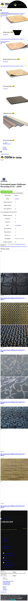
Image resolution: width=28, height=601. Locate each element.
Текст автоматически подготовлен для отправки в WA (12, 193)
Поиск (14, 572)
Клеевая (16, 195)
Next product (3, 42)
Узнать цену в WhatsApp (6, 191)
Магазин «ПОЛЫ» (7, 567)
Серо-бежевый (18, 225)
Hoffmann (13, 13)
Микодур (5, 547)
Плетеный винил (7, 13)
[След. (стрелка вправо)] (2, 594)
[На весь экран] (3, 593)
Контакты (5, 540)
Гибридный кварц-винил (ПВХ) (9, 555)
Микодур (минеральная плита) (8, 565)
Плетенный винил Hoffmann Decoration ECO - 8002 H (12, 65)
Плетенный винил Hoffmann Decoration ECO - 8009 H (12, 39)
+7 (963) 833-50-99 (5, 12)
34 (15, 208)
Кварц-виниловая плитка (8, 546)
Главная (2, 13)
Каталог (5, 538)
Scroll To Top (3, 591)
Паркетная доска (6, 548)
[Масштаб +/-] (4, 593)
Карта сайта (5, 541)
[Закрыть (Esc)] (1, 593)
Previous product (4, 15)
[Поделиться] (2, 593)
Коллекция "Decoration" (20, 13)
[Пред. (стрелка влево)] (1, 594)
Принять (12, 599)
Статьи (4, 539)
